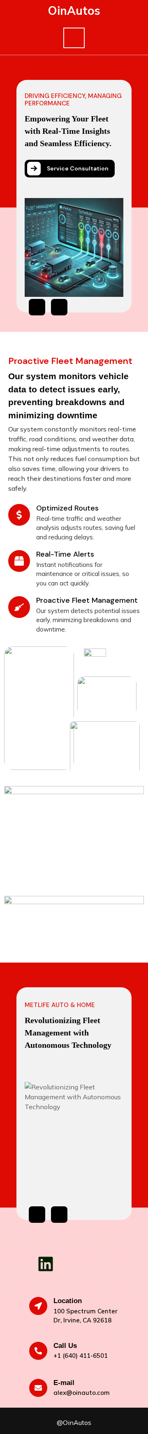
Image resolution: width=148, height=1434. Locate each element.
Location (67, 1301)
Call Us (65, 1346)
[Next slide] (59, 307)
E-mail (63, 1383)
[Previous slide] (37, 307)
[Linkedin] (45, 1263)
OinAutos (74, 10)
